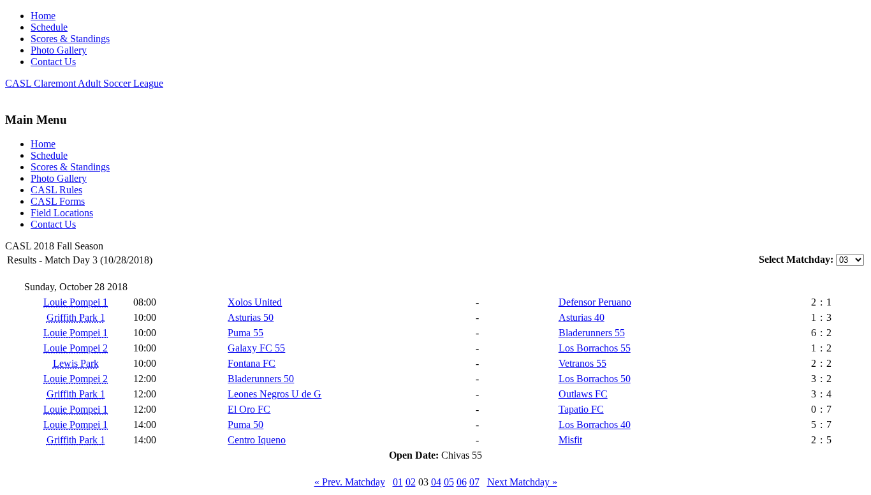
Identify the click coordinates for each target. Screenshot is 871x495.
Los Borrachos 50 (595, 378)
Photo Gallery (59, 50)
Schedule (49, 27)
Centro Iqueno (257, 439)
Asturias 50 (251, 317)
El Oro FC (249, 409)
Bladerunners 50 (261, 378)
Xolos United (255, 302)
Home (43, 15)
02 (411, 482)
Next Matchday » (522, 482)
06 (462, 482)
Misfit (570, 439)
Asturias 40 (581, 317)
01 (398, 482)
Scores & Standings (70, 38)
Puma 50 (245, 424)
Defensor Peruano (595, 302)
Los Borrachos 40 (595, 424)
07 (474, 482)
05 (449, 482)
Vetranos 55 (582, 363)
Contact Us (53, 61)
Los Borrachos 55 (595, 348)
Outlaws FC (583, 393)
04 (436, 482)
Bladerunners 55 (592, 332)
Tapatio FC (581, 409)
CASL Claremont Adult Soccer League (84, 83)
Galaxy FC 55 (256, 348)
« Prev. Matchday (349, 482)
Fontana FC (251, 363)
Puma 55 (245, 332)
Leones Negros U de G (274, 393)
